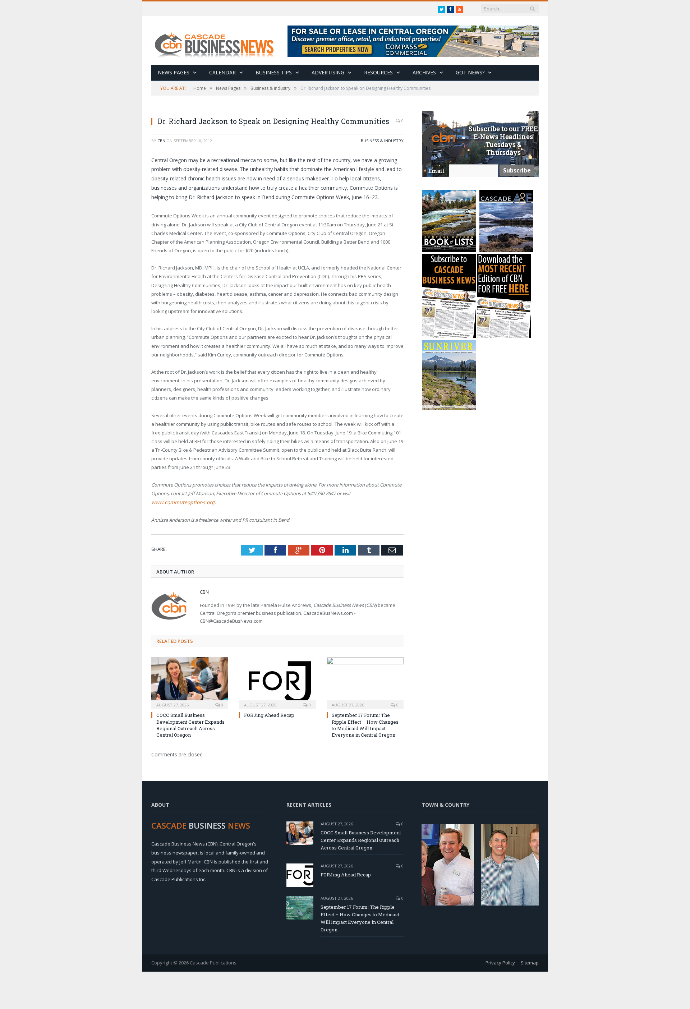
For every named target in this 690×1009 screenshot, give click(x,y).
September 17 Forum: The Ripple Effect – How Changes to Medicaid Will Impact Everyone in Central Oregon (365, 724)
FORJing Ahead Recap (269, 714)
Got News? (470, 72)
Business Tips (274, 72)
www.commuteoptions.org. (180, 502)
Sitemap (530, 962)
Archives (424, 72)
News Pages (173, 72)
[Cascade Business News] (218, 40)
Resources (378, 72)
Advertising (328, 72)
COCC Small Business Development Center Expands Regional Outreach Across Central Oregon (190, 724)
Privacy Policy (500, 962)
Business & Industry (382, 140)
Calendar (222, 72)
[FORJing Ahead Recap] (277, 682)
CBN (161, 140)
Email (436, 170)
